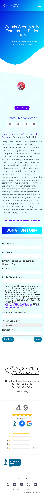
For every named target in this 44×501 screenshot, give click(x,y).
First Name (7, 243)
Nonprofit (6, 330)
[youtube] (22, 484)
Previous (8, 339)
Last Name (7, 252)
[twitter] (15, 484)
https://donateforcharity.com (18, 304)
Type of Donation (10, 321)
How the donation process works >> (22, 221)
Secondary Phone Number (14, 312)
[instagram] (29, 484)
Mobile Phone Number (12, 277)
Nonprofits (15, 134)
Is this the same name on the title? (18, 261)
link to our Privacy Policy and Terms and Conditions (22, 307)
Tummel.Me (37, 492)
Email (4, 268)
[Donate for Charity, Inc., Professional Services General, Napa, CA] (11, 463)
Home (5, 134)
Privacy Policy (22, 392)
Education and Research (19, 41)
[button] (39, 5)
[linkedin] (35, 484)
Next (38, 339)
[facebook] (8, 484)
